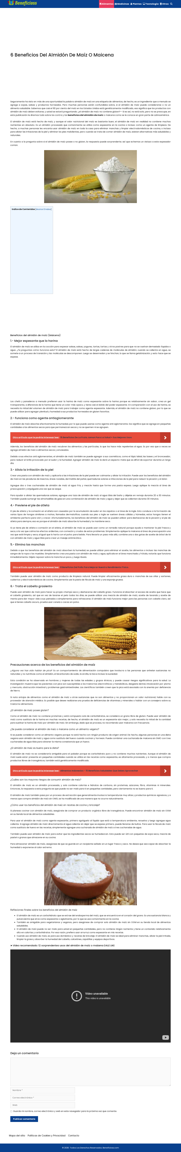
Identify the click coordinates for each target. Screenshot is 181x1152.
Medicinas (123, 3)
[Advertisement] (89, 32)
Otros (165, 3)
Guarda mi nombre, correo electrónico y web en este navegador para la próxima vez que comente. (65, 1111)
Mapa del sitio (17, 1135)
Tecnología (152, 3)
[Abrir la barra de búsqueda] (171, 4)
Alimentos (107, 3)
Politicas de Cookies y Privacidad (46, 1135)
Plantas (137, 3)
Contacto (73, 1135)
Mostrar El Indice (43, 209)
